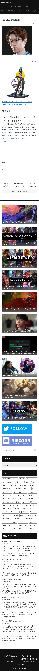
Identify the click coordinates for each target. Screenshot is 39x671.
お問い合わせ (10, 662)
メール (4, 169)
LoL (11, 6)
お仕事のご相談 (19, 665)
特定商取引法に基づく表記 (28, 659)
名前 (3, 162)
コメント (6, 141)
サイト (4, 176)
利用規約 (10, 659)
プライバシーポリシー (29, 656)
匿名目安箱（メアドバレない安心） (20, 138)
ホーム (3, 11)
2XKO (27, 6)
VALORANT (18, 6)
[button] (35, 450)
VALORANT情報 (28, 662)
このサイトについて (10, 656)
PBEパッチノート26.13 (16, 11)
